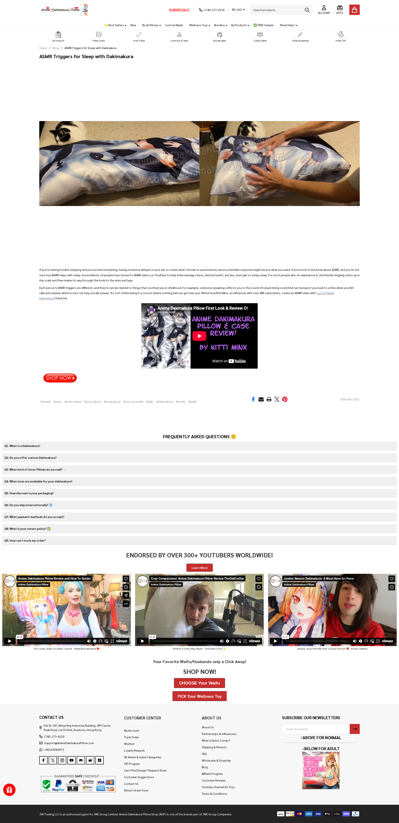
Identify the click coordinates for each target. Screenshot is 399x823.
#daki (149, 401)
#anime (45, 401)
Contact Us (131, 783)
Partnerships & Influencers (219, 734)
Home (43, 48)
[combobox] (281, 10)
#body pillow (112, 401)
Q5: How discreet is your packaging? (28, 493)
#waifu (192, 401)
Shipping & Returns (214, 747)
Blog (205, 767)
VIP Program (132, 763)
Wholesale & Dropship (216, 760)
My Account (131, 730)
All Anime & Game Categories (142, 757)
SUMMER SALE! (179, 9)
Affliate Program (212, 773)
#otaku (181, 401)
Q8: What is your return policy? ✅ (27, 528)
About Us (208, 727)
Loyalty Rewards (134, 750)
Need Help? (287, 25)
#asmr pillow (92, 401)
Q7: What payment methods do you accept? (34, 517)
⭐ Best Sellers (114, 25)
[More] (124, 25)
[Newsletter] (355, 729)
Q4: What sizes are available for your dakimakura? (38, 481)
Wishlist (129, 744)
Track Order (131, 737)
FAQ (204, 754)
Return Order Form (136, 790)
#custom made (133, 401)
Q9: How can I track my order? (25, 540)
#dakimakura (164, 401)
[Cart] (354, 10)
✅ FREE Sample (263, 25)
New (133, 25)
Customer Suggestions (139, 777)
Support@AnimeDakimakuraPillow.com (69, 743)
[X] (277, 399)
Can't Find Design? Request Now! (145, 770)
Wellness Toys (198, 25)
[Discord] (81, 760)
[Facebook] (253, 399)
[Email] (261, 399)
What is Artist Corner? (216, 740)
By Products (239, 25)
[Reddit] (90, 760)
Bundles (219, 25)
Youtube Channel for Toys (218, 787)
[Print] (269, 399)
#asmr (57, 401)
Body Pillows (150, 25)
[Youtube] (71, 760)
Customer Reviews (214, 780)
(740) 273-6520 (54, 736)
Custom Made (174, 25)
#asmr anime (73, 401)
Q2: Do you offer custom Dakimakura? (30, 457)
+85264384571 (54, 749)
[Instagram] (62, 760)
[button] (58, 36)
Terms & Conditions (214, 793)
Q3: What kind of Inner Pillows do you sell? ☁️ (35, 469)
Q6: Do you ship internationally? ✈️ (28, 505)
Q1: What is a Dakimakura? (22, 446)
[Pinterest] (285, 399)
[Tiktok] (99, 760)
